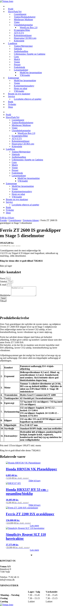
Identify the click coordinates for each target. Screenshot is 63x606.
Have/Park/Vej (12, 117)
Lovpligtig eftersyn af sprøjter (27, 99)
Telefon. (4, 281)
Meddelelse (5, 295)
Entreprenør (11, 183)
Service (11, 96)
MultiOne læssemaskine (25, 80)
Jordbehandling (19, 157)
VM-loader (25, 75)
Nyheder (10, 210)
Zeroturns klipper (31, 220)
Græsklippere (18, 120)
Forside (3, 220)
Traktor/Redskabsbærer (22, 122)
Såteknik (16, 154)
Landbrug (10, 149)
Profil (8, 114)
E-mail (3, 284)
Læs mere (34, 525)
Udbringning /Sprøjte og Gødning (29, 54)
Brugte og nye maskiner (19, 93)
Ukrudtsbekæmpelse (21, 130)
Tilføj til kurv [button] (34, 480)
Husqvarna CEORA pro (23, 144)
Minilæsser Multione (23, 19)
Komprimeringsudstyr (22, 191)
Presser (15, 170)
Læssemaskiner (19, 175)
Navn (3, 278)
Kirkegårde (17, 146)
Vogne (15, 167)
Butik (8, 207)
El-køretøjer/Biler (20, 136)
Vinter (14, 128)
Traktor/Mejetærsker (21, 151)
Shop (10, 107)
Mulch (15, 165)
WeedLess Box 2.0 (26, 133)
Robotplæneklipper (20, 141)
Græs (14, 162)
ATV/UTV (17, 138)
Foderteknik (17, 173)
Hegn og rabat (18, 194)
